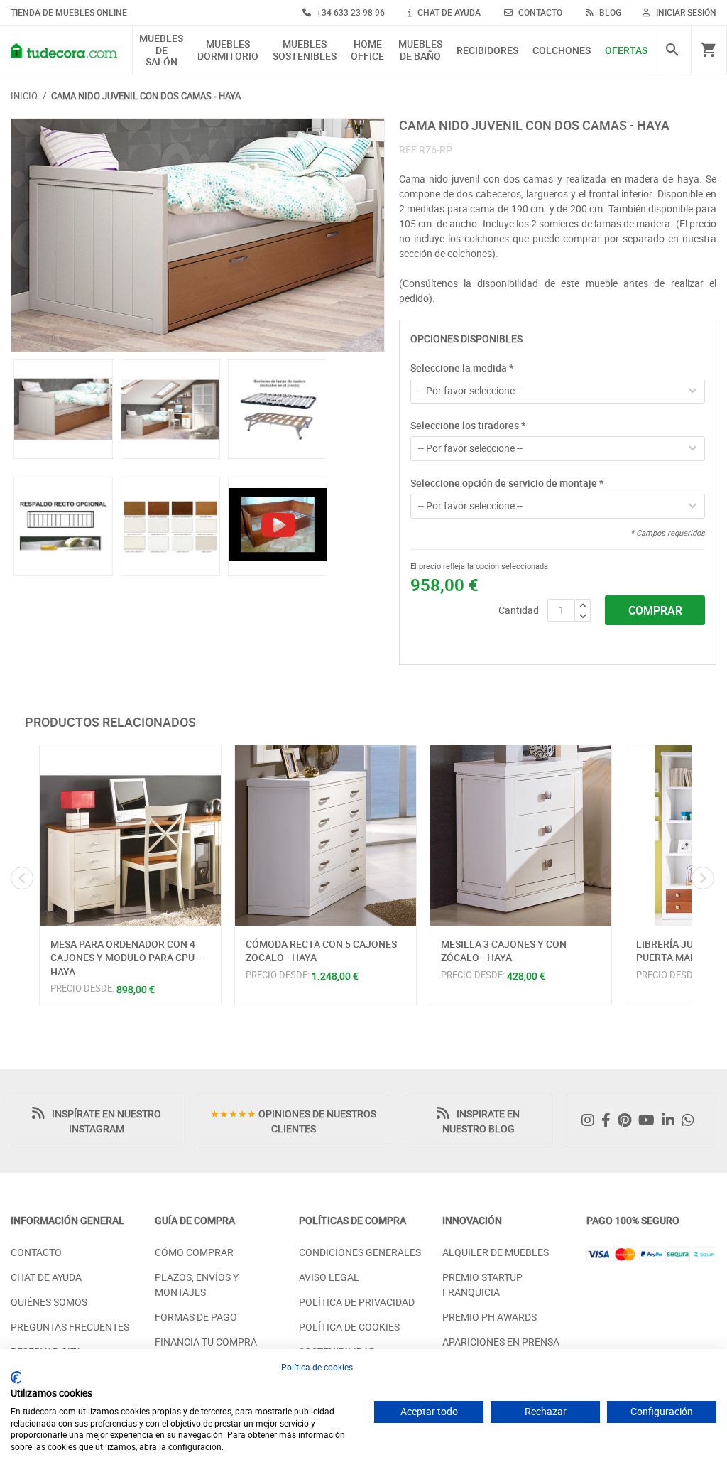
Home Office (367, 50)
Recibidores (487, 51)
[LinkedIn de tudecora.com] (672, 1120)
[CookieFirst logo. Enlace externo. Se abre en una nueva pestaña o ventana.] (16, 1377)
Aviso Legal (329, 1277)
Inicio (24, 96)
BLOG (609, 12)
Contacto (36, 1252)
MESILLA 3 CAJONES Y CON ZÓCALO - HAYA (504, 951)
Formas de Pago (196, 1317)
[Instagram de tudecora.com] (591, 1120)
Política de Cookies (349, 1326)
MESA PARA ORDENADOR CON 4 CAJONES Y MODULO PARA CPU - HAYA (125, 957)
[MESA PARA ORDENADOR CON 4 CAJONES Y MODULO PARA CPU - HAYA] (130, 835)
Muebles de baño (420, 50)
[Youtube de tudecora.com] (650, 1120)
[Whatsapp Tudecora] (691, 1120)
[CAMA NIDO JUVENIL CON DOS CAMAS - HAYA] (197, 235)
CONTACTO (539, 12)
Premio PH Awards (489, 1317)
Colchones (561, 51)
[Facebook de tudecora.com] (609, 1120)
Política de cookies (317, 1367)
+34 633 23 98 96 (350, 12)
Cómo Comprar (194, 1252)
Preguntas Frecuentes (70, 1326)
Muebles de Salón (161, 50)
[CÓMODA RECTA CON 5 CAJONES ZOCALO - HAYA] (325, 835)
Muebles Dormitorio (227, 50)
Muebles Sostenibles (305, 50)
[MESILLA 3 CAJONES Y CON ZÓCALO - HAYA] (520, 835)
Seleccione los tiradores (467, 425)
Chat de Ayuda (46, 1277)
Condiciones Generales (360, 1252)
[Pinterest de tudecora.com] (628, 1120)
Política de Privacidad (357, 1302)
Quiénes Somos (49, 1302)
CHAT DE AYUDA (448, 12)
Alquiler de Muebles (495, 1252)
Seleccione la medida (461, 367)
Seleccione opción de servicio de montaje (506, 482)
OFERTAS (626, 51)
